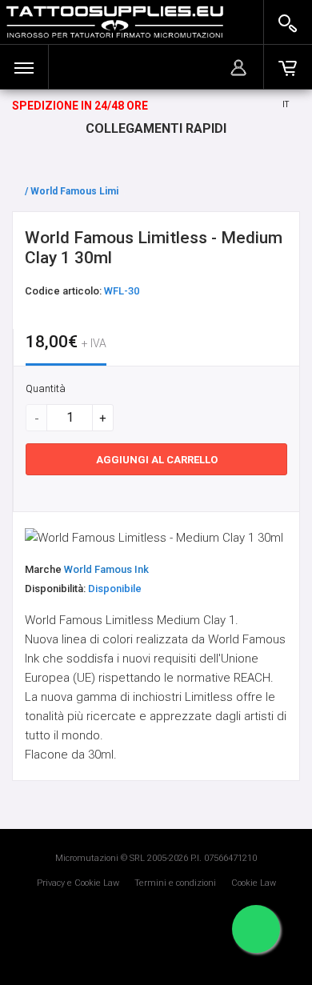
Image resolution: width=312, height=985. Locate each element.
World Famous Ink (106, 569)
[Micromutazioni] (115, 22)
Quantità (46, 388)
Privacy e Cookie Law (78, 883)
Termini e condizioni (175, 883)
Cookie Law (253, 883)
